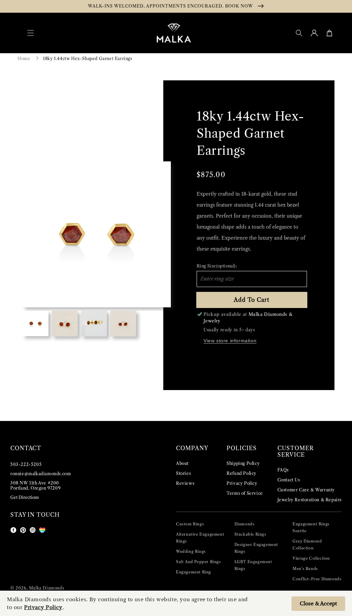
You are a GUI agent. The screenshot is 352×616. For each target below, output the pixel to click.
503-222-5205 (26, 464)
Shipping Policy (243, 463)
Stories (183, 473)
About (182, 463)
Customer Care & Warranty (306, 489)
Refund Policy (241, 473)
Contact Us (288, 479)
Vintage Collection (311, 558)
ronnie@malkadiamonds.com (40, 473)
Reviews (185, 483)
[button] (30, 33)
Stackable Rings (250, 534)
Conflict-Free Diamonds (317, 579)
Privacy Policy (242, 483)
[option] (97, 234)
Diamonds (244, 524)
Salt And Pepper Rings (198, 561)
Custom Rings (190, 524)
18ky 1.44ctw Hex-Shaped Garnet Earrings (87, 58)
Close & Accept (318, 603)
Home (24, 58)
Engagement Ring (193, 572)
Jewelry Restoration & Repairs (309, 499)
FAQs (283, 469)
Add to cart (252, 299)
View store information (230, 340)
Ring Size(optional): (217, 266)
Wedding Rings (191, 551)
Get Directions (24, 497)
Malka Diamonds (46, 588)
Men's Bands (305, 568)
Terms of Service (245, 493)
